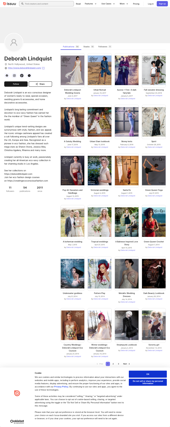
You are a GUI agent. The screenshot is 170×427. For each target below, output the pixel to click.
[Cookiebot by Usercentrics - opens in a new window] (17, 422)
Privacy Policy (61, 387)
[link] (78, 3)
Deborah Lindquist (74, 99)
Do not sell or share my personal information (148, 382)
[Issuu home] (9, 3)
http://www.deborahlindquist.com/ (26, 68)
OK (147, 374)
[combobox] (49, 3)
